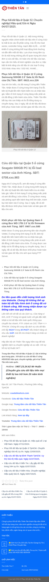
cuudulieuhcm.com (20, 393)
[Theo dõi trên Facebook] (23, 2)
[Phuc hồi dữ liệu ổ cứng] (13, 8)
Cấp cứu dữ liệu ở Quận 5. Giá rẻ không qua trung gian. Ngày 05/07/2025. (36, 494)
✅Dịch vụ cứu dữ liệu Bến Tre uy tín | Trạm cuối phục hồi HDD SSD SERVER (27, 551)
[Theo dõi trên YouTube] (25, 2)
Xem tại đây (23, 415)
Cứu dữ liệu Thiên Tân (23, 399)
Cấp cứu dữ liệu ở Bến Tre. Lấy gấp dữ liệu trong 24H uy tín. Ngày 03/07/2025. (12, 494)
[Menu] (27, 8)
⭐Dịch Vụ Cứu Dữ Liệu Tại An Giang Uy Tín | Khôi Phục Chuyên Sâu (27, 544)
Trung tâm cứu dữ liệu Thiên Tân (30, 404)
